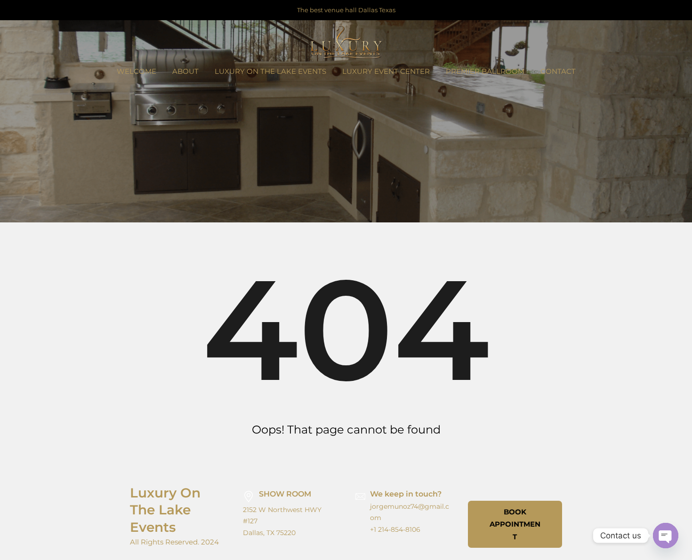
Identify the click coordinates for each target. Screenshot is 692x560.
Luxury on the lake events (165, 510)
